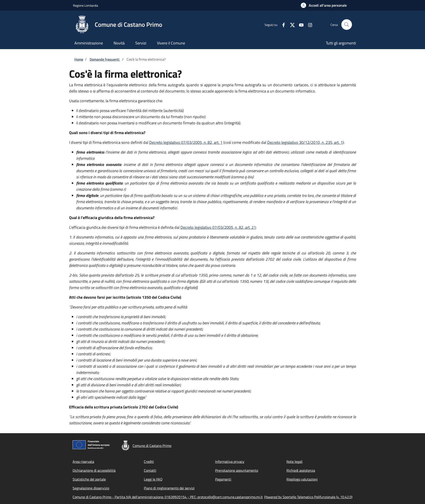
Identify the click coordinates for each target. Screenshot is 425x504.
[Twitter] (290, 24)
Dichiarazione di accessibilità (94, 470)
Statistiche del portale (89, 479)
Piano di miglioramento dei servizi (169, 488)
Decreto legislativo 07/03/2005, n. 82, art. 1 (185, 142)
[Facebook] (281, 24)
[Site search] (346, 24)
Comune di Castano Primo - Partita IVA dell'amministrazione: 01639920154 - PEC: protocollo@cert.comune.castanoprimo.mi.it (168, 497)
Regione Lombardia (85, 5)
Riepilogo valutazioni (302, 479)
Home (78, 59)
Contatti (150, 470)
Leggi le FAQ (153, 479)
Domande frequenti (105, 59)
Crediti (149, 461)
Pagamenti (223, 479)
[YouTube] (299, 24)
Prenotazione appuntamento (236, 470)
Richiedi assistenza (300, 470)
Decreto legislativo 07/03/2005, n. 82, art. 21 (218, 227)
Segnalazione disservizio (91, 488)
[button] (324, 5)
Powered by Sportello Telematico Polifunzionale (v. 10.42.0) (308, 497)
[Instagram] (308, 24)
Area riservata (83, 461)
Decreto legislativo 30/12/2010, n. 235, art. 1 (305, 142)
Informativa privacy (229, 461)
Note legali (294, 461)
